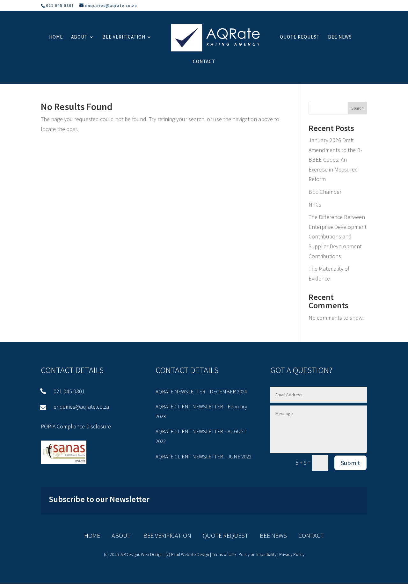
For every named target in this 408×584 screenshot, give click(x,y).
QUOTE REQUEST (219, 535)
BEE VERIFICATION (161, 535)
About (79, 37)
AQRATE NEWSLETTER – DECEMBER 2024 (201, 391)
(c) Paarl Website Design (187, 554)
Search (357, 108)
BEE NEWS (267, 535)
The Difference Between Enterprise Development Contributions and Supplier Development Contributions (338, 236)
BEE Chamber (325, 191)
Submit (350, 463)
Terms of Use (224, 554)
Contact (204, 61)
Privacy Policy (291, 554)
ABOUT (121, 535)
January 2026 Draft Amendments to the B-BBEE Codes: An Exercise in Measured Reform (335, 159)
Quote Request (300, 37)
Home (56, 37)
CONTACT (311, 535)
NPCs (315, 204)
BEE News (340, 37)
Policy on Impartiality (257, 554)
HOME (92, 535)
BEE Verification (123, 37)
